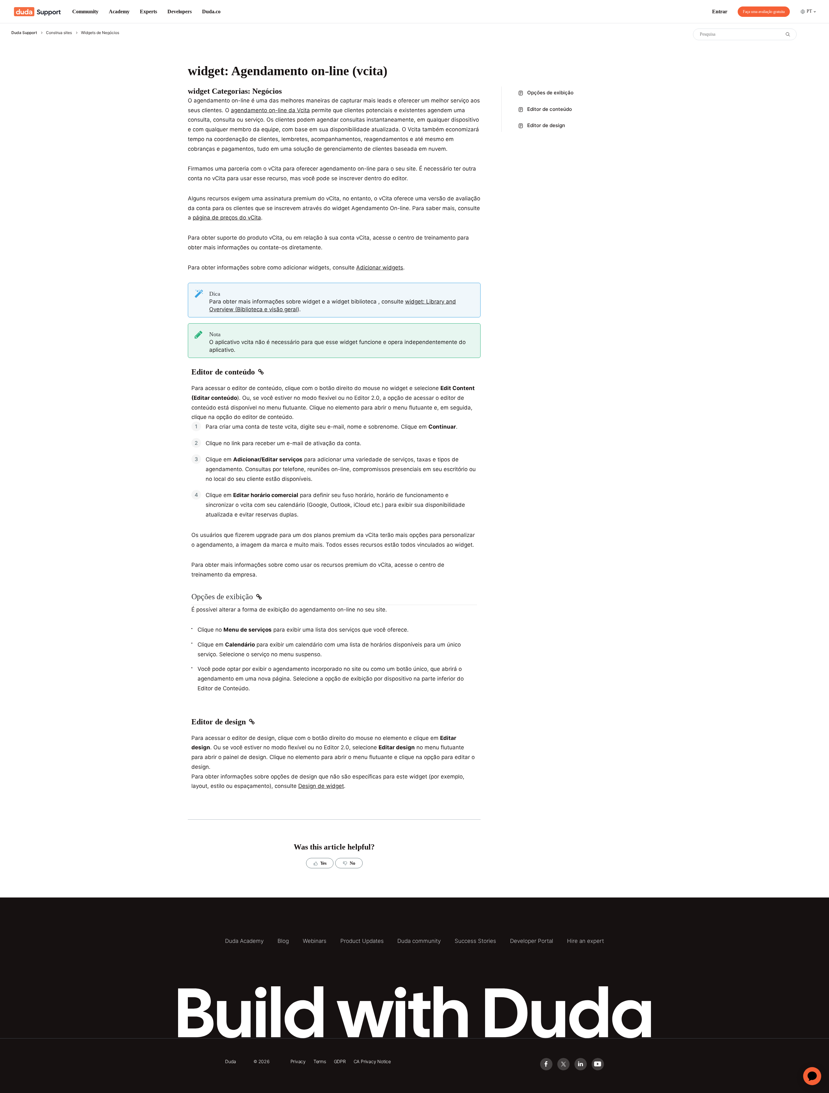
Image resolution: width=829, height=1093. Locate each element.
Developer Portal (531, 941)
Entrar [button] (719, 11)
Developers (179, 11)
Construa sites (59, 32)
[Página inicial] (37, 11)
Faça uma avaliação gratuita (764, 11)
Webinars (314, 941)
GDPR (340, 1061)
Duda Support (24, 32)
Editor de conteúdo (549, 109)
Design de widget (321, 786)
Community (85, 11)
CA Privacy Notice (372, 1061)
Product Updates (362, 941)
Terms (319, 1061)
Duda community (419, 941)
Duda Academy (244, 941)
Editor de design (546, 125)
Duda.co (211, 11)
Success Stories (475, 941)
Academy (119, 11)
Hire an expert (585, 941)
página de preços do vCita (227, 217)
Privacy (298, 1061)
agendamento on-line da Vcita (270, 110)
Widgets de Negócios (100, 32)
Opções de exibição (550, 92)
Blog (283, 941)
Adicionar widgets (379, 267)
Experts (148, 11)
